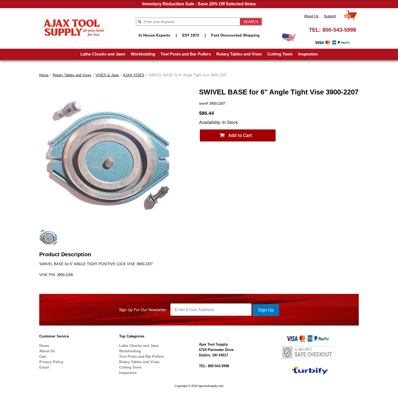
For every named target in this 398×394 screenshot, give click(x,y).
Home (43, 75)
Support (330, 16)
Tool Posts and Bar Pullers (186, 54)
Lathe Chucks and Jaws (102, 54)
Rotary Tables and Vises (239, 54)
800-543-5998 (339, 30)
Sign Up (266, 310)
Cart (42, 356)
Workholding (143, 54)
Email (44, 367)
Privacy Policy (51, 362)
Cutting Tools (280, 54)
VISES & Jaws (107, 75)
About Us (311, 16)
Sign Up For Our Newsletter (143, 309)
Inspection (308, 54)
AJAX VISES (133, 75)
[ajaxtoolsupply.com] (74, 27)
